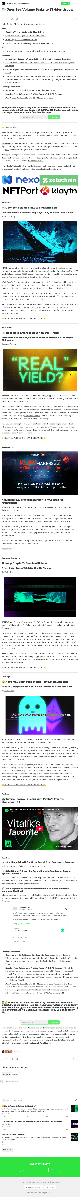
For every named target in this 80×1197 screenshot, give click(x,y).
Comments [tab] (6, 1074)
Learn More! (18, 138)
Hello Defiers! (6, 1124)
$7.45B (44, 767)
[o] (74, 1137)
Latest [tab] (9, 1100)
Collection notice (54, 1182)
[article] (40, 1111)
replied (22, 310)
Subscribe (65, 3)
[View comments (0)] (12, 19)
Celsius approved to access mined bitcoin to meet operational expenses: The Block (35, 889)
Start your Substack (34, 1187)
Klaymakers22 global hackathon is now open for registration (32, 501)
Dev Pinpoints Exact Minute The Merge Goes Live (29, 98)
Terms (45, 1182)
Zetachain (7, 143)
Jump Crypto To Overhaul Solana (21, 39)
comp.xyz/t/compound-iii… (23, 923)
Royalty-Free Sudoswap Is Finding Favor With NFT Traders (33, 94)
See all (5, 1150)
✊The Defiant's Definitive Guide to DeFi (19, 1106)
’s (7, 132)
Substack (30, 1193)
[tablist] (11, 1074)
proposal (28, 747)
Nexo (4, 132)
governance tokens (31, 415)
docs (7, 149)
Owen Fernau (10, 344)
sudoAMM (37, 977)
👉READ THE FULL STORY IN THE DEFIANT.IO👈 (24, 318)
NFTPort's (50, 155)
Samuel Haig (9, 216)
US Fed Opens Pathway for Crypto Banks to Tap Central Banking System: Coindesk (36, 872)
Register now (55, 169)
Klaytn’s (10, 166)
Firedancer (13, 639)
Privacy (38, 1182)
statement (21, 645)
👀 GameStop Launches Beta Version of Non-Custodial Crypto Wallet (32, 1121)
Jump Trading (55, 653)
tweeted (48, 304)
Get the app (50, 1187)
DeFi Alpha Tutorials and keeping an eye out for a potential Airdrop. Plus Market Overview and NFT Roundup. (34, 1138)
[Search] (76, 1100)
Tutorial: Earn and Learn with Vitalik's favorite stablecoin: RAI (35, 51)
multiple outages (70, 645)
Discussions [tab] (18, 1100)
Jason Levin (9, 690)
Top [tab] (4, 1100)
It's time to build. (35, 161)
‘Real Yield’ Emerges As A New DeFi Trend (25, 36)
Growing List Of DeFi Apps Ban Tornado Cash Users (30, 90)
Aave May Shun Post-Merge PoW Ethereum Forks (29, 43)
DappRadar (44, 277)
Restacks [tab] (15, 1074)
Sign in (74, 3)
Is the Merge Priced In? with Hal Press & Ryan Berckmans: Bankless (38, 59)
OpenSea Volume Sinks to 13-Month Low (24, 32)
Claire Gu (8, 572)
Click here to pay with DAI (31, 110)
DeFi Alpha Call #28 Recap (13, 1134)
